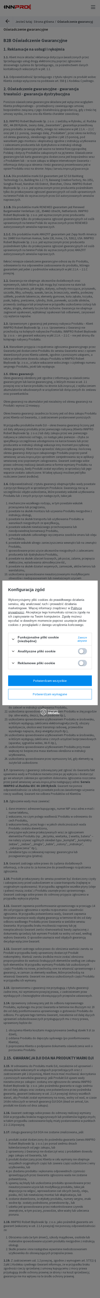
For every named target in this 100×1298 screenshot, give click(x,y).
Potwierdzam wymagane (50, 694)
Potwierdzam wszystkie (50, 681)
